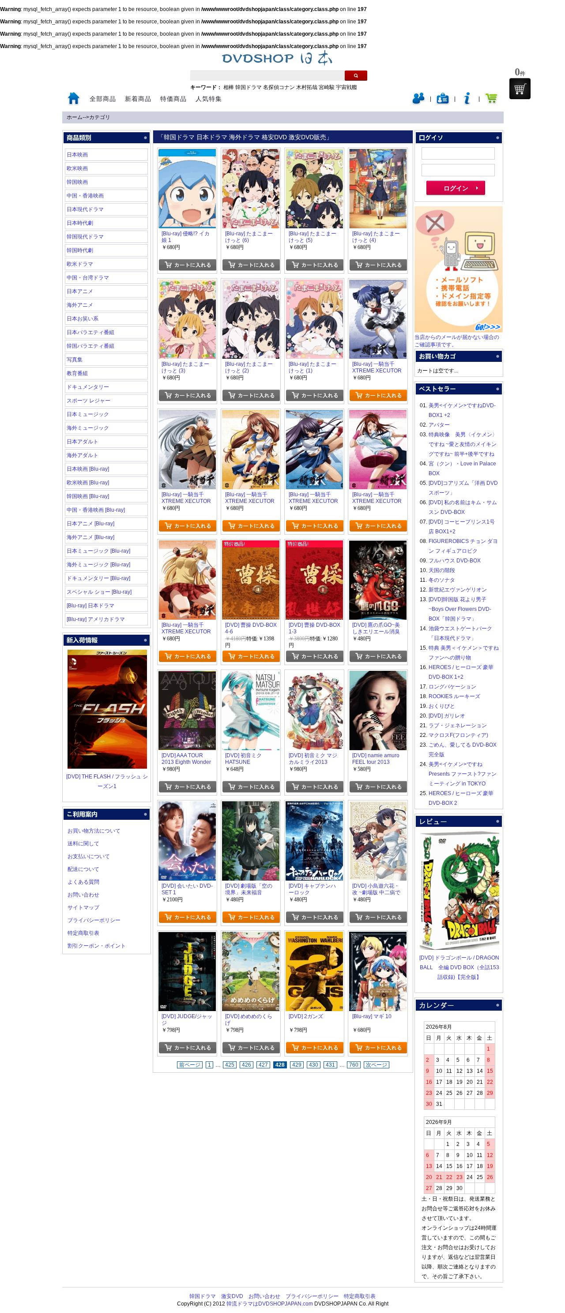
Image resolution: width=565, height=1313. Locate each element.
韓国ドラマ (248, 87)
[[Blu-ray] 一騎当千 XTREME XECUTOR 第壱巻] (187, 545)
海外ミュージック (88, 428)
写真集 (75, 360)
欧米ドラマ (80, 264)
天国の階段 (442, 570)
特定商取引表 (83, 933)
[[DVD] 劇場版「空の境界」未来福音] (250, 806)
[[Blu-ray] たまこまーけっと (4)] (378, 154)
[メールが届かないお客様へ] (458, 330)
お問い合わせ (83, 895)
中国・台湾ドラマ (88, 278)
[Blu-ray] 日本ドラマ (90, 606)
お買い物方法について (94, 831)
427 (263, 1065)
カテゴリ (99, 117)
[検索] (356, 76)
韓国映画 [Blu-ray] (88, 496)
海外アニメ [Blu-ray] (90, 537)
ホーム (75, 117)
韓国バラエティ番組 (90, 346)
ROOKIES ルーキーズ (454, 696)
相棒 (228, 87)
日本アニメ (80, 291)
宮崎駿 (327, 87)
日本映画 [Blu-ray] (88, 469)
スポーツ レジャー (88, 401)
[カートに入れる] (187, 265)
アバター (439, 425)
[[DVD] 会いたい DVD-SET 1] (187, 806)
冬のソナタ (442, 580)
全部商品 (103, 98)
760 (353, 1065)
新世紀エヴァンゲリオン (458, 590)
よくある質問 (83, 882)
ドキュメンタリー (88, 387)
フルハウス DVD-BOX (455, 561)
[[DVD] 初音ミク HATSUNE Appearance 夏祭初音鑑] (250, 676)
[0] (520, 88)
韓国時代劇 (80, 250)
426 (246, 1065)
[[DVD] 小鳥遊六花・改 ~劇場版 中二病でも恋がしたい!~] (378, 806)
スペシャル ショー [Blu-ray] (99, 592)
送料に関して (83, 844)
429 (296, 1065)
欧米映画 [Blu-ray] (88, 483)
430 (313, 1065)
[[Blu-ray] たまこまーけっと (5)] (314, 154)
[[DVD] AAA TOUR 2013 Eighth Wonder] (187, 676)
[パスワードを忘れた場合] (467, 103)
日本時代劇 (80, 223)
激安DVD (232, 1296)
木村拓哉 (306, 87)
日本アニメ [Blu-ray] (90, 524)
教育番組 (77, 373)
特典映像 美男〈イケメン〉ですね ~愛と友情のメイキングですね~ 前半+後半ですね (463, 444)
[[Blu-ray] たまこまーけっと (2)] (250, 284)
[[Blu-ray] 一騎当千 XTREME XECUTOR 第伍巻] (187, 415)
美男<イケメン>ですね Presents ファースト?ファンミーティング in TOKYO (463, 774)
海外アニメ (80, 305)
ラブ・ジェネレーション (458, 725)
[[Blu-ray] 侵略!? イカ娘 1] (187, 154)
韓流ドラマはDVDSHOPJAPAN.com (269, 1304)
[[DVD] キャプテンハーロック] (314, 806)
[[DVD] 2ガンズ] (314, 937)
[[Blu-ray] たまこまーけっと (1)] (314, 284)
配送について (83, 869)
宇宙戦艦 (346, 87)
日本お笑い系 (82, 319)
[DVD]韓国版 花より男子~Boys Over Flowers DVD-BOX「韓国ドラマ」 (460, 609)
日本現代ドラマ (85, 209)
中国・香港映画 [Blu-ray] (96, 510)
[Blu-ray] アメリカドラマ (96, 619)
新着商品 (138, 98)
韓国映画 (77, 182)
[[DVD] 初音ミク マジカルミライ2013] (314, 676)
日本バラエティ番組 (90, 332)
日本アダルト (82, 442)
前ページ (189, 1065)
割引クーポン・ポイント (97, 946)
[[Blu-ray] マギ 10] (378, 937)
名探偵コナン (279, 87)
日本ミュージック (88, 414)
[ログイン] (418, 103)
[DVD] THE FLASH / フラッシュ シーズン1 (107, 781)
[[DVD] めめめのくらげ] (250, 937)
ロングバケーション (452, 687)
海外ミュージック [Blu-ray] (98, 565)
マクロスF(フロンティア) (458, 735)
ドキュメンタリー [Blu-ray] (98, 578)
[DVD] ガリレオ (447, 716)
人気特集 (209, 98)
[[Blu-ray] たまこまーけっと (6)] (250, 154)
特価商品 (173, 98)
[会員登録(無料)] (442, 103)
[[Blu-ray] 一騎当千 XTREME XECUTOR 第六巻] (378, 284)
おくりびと (442, 706)
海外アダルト (82, 455)
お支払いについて (89, 856)
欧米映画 (77, 168)
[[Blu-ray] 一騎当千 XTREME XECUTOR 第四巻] (250, 415)
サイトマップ (83, 907)
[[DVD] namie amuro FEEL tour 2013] (378, 676)
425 (229, 1065)
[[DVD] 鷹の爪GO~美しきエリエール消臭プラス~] (378, 545)
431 (330, 1065)
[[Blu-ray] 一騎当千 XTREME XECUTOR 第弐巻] (378, 415)
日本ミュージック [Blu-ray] (98, 551)
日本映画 (77, 155)
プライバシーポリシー (94, 920)
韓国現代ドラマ (85, 237)
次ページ (376, 1065)
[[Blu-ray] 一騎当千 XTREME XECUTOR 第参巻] (314, 415)
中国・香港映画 (85, 196)
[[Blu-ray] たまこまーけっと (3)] (187, 284)
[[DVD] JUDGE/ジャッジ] (187, 937)
